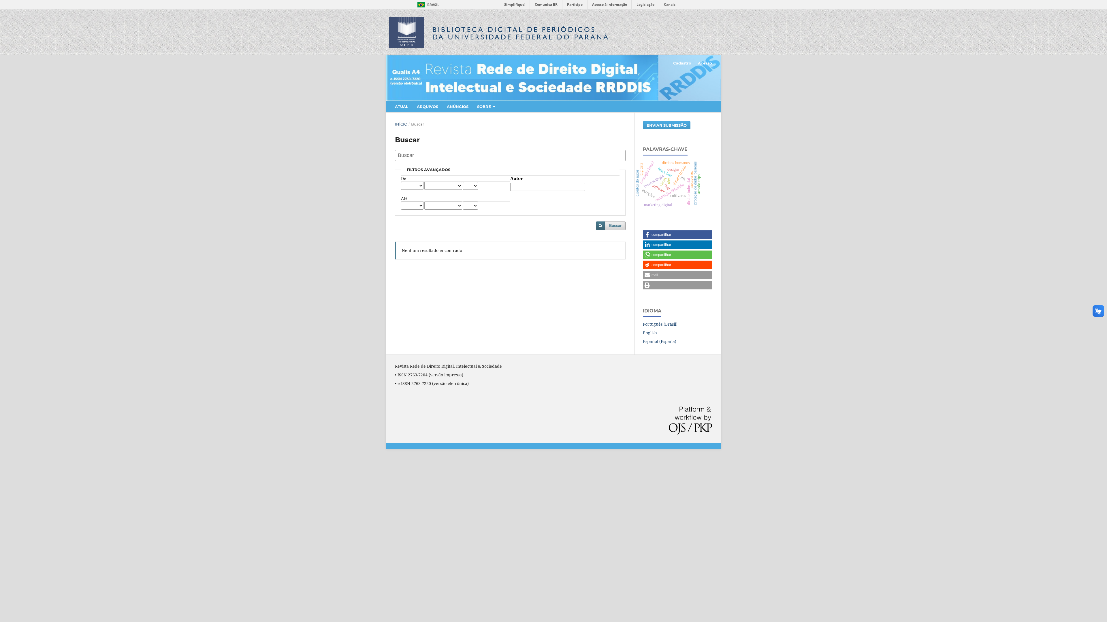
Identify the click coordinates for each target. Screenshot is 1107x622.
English (650, 332)
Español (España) (659, 341)
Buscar (615, 225)
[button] (677, 234)
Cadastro (682, 63)
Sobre (484, 106)
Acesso (705, 63)
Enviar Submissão (667, 125)
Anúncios (457, 106)
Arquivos (427, 106)
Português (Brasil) (660, 324)
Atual (401, 106)
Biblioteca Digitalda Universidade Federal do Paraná (520, 33)
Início (401, 124)
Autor (516, 178)
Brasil (427, 4)
